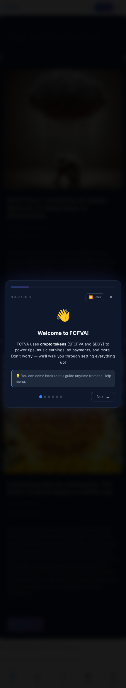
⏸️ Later (95, 297)
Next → (103, 396)
